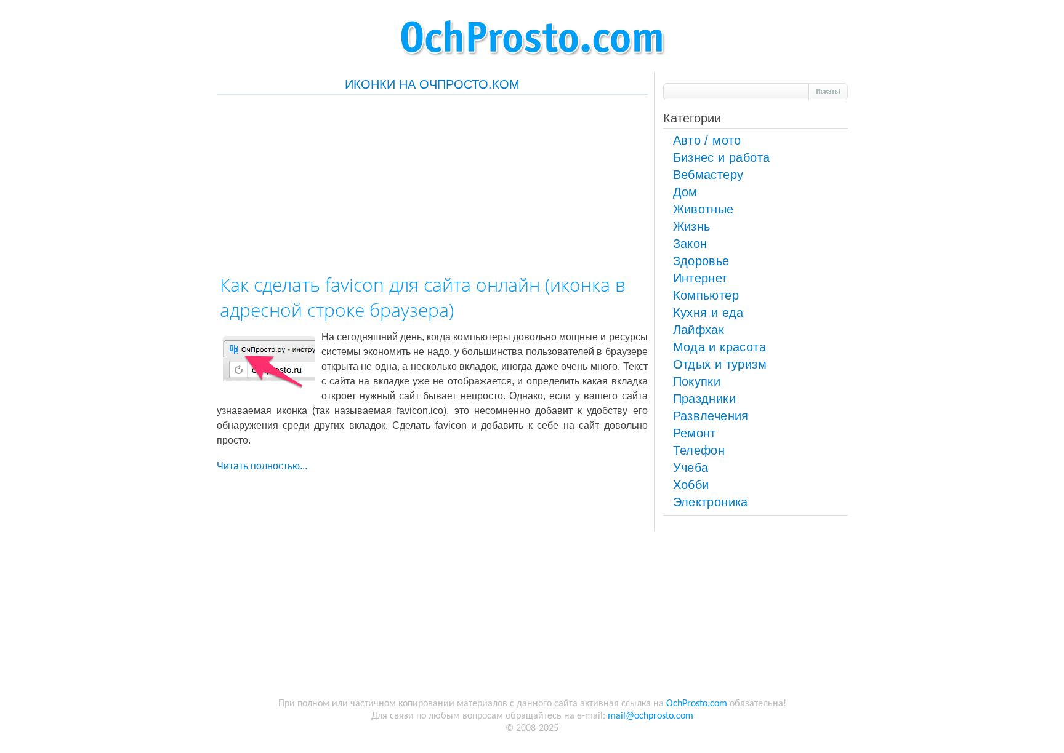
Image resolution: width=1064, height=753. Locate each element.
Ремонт (694, 433)
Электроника (710, 502)
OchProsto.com (696, 704)
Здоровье (701, 261)
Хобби (691, 485)
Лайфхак (699, 330)
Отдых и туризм (720, 364)
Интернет (700, 278)
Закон (690, 243)
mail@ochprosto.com (650, 716)
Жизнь (692, 226)
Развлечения (711, 416)
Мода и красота (720, 347)
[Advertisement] (432, 181)
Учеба (691, 467)
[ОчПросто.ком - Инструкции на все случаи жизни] (532, 62)
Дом (685, 192)
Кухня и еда (708, 312)
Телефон (699, 450)
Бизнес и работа (721, 157)
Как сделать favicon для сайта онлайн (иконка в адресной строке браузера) (423, 297)
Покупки (697, 381)
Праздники (704, 398)
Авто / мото (707, 140)
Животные (703, 209)
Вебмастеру (708, 174)
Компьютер (706, 295)
